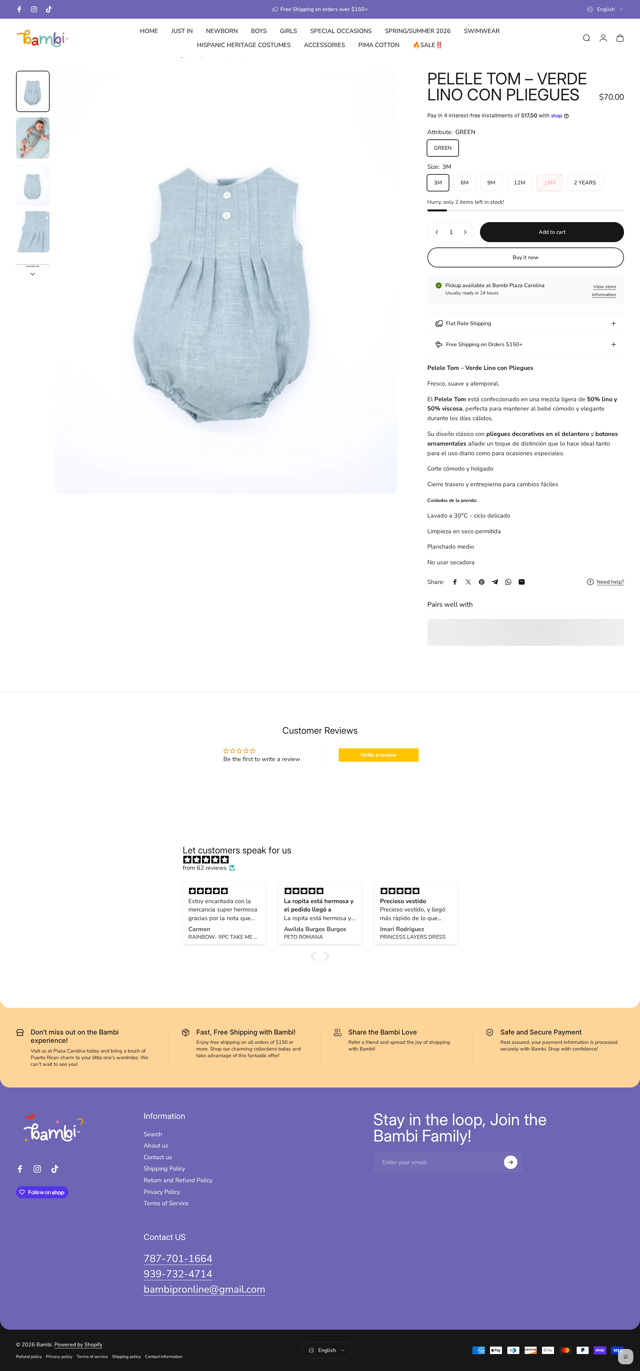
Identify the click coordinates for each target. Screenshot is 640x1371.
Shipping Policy (164, 1169)
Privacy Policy (162, 1192)
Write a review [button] (378, 755)
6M (465, 182)
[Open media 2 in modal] (226, 282)
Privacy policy (59, 1357)
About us (156, 1146)
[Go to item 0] (33, 91)
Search (153, 1134)
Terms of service (92, 1357)
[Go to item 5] (33, 278)
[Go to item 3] (33, 184)
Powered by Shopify (78, 1344)
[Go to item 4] (33, 231)
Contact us (158, 1157)
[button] (315, 956)
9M (491, 182)
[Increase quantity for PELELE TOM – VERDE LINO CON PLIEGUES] (466, 232)
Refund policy (29, 1357)
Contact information (163, 1357)
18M (549, 182)
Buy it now (526, 257)
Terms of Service (166, 1203)
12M (519, 182)
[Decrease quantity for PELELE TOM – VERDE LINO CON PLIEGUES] (435, 232)
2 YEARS (585, 182)
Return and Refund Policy (178, 1180)
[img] (323, 860)
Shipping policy (126, 1357)
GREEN (443, 148)
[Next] (380, 298)
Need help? (610, 582)
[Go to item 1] (33, 138)
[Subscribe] (510, 1162)
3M (438, 182)
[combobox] (605, 9)
